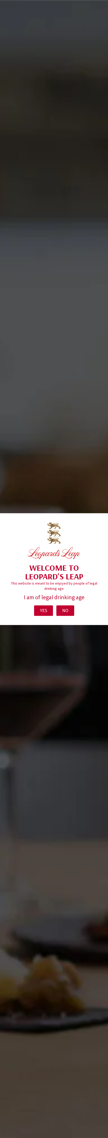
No (65, 610)
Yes (43, 610)
